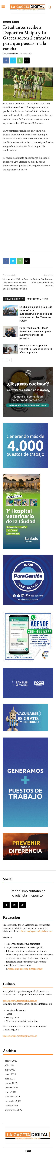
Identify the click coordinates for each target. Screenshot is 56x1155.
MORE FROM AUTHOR (37, 299)
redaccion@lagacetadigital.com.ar (35, 931)
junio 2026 (10, 1070)
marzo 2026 (11, 1083)
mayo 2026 (10, 1074)
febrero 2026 (11, 1087)
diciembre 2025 (12, 1096)
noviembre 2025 (13, 1101)
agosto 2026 (11, 1061)
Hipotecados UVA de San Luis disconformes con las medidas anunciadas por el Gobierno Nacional (15, 284)
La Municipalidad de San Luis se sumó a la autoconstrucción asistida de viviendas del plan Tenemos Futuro (35, 313)
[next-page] (9, 360)
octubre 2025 (11, 1105)
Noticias (15, 22)
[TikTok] (22, 905)
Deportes (7, 22)
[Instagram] (14, 905)
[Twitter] (13, 60)
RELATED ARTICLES (14, 299)
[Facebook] (6, 60)
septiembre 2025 (13, 1110)
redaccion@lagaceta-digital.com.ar (25, 969)
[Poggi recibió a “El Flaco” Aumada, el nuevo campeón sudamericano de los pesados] (10, 331)
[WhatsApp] (20, 60)
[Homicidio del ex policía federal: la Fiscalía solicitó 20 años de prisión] (10, 349)
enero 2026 (10, 1092)
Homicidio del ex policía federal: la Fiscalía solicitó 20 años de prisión (36, 349)
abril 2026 (10, 1079)
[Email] (27, 60)
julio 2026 (9, 1065)
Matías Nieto (12, 54)
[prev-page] (5, 360)
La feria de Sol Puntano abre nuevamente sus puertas (41, 282)
